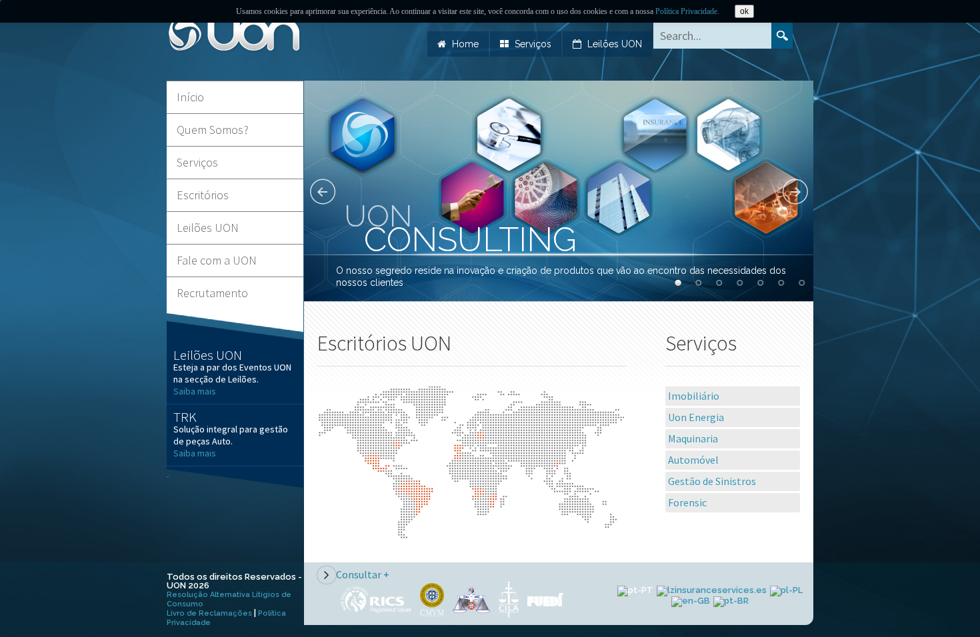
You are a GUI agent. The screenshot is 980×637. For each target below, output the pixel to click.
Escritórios (203, 195)
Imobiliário (693, 395)
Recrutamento (212, 293)
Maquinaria (693, 438)
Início (190, 97)
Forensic (687, 502)
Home (465, 44)
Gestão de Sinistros (712, 481)
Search (782, 36)
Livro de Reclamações (209, 613)
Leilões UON (614, 44)
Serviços (533, 44)
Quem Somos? (213, 129)
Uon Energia (696, 417)
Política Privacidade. (687, 11)
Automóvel (693, 459)
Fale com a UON (217, 260)
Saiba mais (194, 391)
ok (744, 11)
